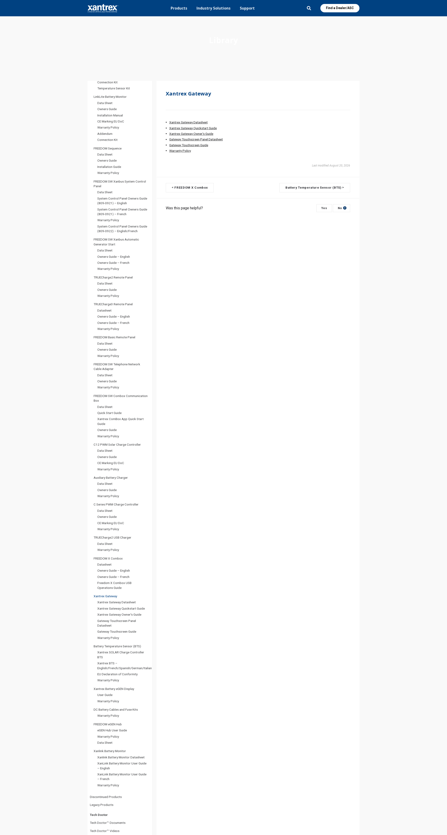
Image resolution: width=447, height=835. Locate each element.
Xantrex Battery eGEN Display (114, 689)
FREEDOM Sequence (108, 148)
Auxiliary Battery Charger (111, 477)
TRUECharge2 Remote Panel (113, 277)
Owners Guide (107, 109)
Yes (324, 208)
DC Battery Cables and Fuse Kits (116, 709)
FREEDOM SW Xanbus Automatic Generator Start (116, 242)
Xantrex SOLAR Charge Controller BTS (120, 654)
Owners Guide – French (113, 263)
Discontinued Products (106, 797)
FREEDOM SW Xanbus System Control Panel (120, 184)
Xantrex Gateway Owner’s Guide (119, 614)
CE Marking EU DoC (110, 121)
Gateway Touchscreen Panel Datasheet (116, 623)
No (341, 208)
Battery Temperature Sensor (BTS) (117, 646)
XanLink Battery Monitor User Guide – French (121, 776)
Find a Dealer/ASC (340, 8)
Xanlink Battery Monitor (110, 751)
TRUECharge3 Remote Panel (113, 304)
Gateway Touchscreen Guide (116, 631)
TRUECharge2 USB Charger (112, 537)
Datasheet (104, 310)
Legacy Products (101, 805)
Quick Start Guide (109, 413)
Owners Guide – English (113, 256)
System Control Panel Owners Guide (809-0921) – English (122, 201)
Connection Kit (107, 82)
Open (309, 8)
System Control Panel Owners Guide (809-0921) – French (122, 211)
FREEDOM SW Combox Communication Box (121, 398)
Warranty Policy (108, 127)
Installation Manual (110, 115)
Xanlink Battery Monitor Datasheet (121, 757)
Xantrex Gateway (105, 596)
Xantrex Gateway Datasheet (116, 602)
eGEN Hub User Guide (112, 730)
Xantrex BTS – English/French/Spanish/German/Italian (124, 665)
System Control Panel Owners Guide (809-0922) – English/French (122, 228)
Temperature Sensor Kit (113, 88)
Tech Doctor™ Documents (107, 823)
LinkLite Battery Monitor (110, 96)
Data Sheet (104, 103)
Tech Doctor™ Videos (104, 831)
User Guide (104, 695)
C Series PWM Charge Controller (116, 504)
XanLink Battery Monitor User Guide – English (121, 765)
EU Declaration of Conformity (117, 674)
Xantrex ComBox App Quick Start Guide (120, 421)
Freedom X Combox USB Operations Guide (114, 585)
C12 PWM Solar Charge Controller (117, 444)
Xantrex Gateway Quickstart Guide (121, 608)
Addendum (104, 134)
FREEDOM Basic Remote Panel (114, 337)
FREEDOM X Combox (108, 558)
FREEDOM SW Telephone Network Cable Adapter (117, 366)
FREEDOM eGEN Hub (108, 724)
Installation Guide (109, 167)
